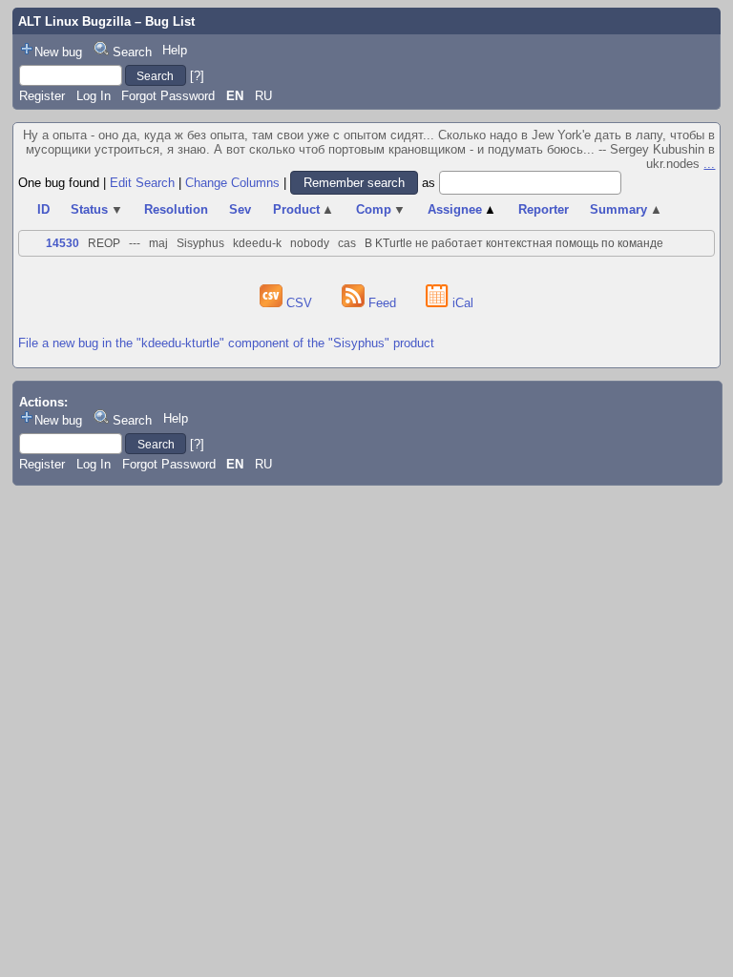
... (709, 163)
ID (43, 209)
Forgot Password (168, 96)
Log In (93, 96)
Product (304, 209)
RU (263, 96)
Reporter (543, 209)
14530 (62, 243)
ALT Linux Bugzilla (74, 21)
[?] (197, 76)
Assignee (462, 209)
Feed (382, 303)
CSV (299, 303)
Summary (626, 209)
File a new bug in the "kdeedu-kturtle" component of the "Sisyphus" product (226, 343)
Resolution (176, 209)
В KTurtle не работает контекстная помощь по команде (514, 243)
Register (42, 96)
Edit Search (142, 183)
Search (132, 52)
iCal (461, 303)
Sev (240, 209)
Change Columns (232, 183)
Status (97, 209)
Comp (381, 209)
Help (174, 50)
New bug (58, 52)
